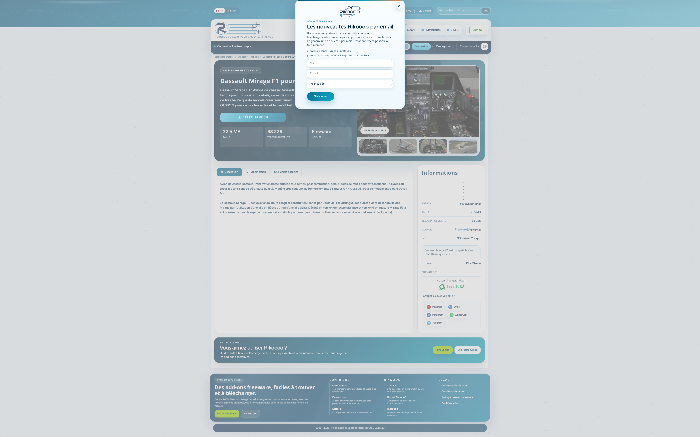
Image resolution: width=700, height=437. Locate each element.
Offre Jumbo (354, 388)
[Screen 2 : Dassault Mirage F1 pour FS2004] (403, 146)
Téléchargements (224, 57)
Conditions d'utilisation (454, 385)
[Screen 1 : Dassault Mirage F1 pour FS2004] (418, 101)
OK (486, 10)
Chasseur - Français (248, 57)
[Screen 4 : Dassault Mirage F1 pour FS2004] (463, 146)
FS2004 (410, 30)
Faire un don (443, 349)
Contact (406, 388)
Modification (258, 172)
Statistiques (433, 30)
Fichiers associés (288, 172)
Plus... (455, 30)
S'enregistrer (443, 46)
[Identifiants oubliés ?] (406, 46)
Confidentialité (450, 403)
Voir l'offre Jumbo (467, 349)
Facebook (404, 411)
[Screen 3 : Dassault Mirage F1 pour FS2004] (433, 146)
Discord (352, 410)
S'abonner (320, 96)
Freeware (321, 131)
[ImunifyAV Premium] (451, 286)
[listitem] (434, 307)
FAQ (408, 10)
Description (231, 172)
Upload (427, 10)
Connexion (421, 46)
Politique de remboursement (457, 397)
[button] (484, 46)
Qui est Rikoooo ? (401, 400)
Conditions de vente (453, 391)
